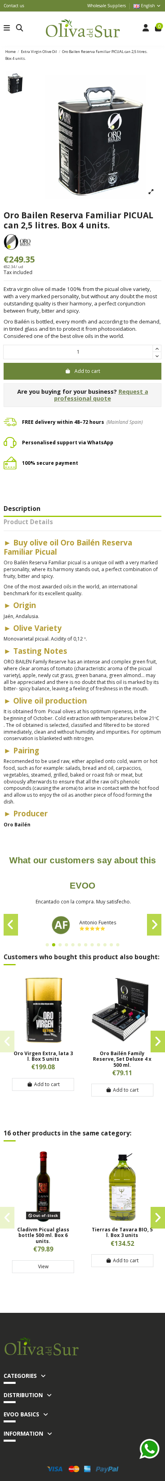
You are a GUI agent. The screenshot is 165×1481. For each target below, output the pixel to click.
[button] (47, 944)
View (43, 1266)
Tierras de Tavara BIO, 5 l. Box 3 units (122, 1232)
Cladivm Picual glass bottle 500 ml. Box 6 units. (43, 1235)
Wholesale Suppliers (106, 5)
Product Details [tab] (28, 522)
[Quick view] (43, 1043)
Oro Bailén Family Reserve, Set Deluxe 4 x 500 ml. (122, 1059)
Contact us (14, 5)
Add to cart (87, 371)
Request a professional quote (101, 395)
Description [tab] (22, 509)
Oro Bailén (17, 824)
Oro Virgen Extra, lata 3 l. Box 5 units (43, 1056)
